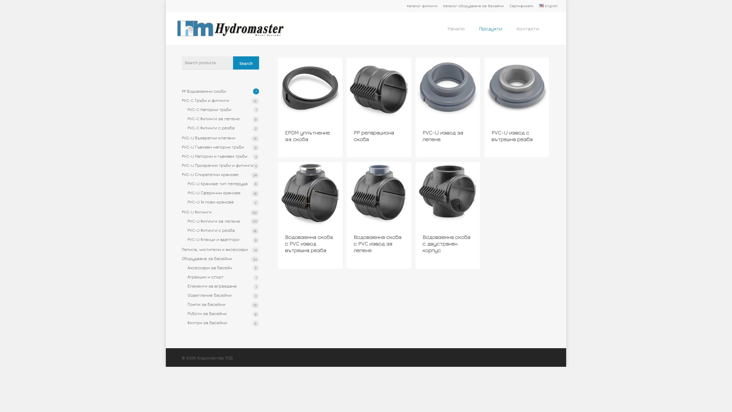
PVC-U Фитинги (197, 211)
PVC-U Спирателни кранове (210, 174)
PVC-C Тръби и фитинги (205, 100)
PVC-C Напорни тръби (209, 109)
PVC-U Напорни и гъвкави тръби (214, 156)
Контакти (528, 28)
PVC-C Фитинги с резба (211, 127)
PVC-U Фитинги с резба (211, 230)
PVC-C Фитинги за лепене (214, 118)
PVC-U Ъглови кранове (211, 201)
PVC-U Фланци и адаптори (213, 239)
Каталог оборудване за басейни (473, 6)
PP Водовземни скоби (204, 91)
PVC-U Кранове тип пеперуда (218, 183)
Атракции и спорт (206, 276)
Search (246, 63)
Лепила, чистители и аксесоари (215, 249)
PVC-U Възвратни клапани (208, 137)
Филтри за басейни (207, 322)
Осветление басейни (210, 295)
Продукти (490, 28)
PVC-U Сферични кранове (214, 192)
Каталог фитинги (422, 6)
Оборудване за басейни (207, 258)
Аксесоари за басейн (210, 267)
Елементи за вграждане (212, 286)
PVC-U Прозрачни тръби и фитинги (217, 165)
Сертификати (522, 6)
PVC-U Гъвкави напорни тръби (213, 146)
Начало (456, 28)
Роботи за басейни (207, 313)
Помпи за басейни (206, 304)
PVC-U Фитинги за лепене (214, 221)
